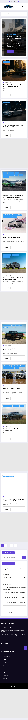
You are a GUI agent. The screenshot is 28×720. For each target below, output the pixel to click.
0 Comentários (8, 82)
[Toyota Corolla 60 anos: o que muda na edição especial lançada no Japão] (14, 70)
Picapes (5, 327)
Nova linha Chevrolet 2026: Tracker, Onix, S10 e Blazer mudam (13, 429)
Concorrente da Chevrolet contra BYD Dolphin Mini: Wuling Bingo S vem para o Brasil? (13, 238)
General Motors (19, 214)
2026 (5, 325)
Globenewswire (6, 656)
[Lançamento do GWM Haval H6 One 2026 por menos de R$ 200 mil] (14, 263)
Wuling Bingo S (14, 216)
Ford (4, 669)
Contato (5, 678)
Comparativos (10, 172)
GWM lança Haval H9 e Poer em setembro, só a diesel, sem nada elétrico (13, 389)
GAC (5, 476)
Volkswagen (5, 662)
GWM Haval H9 (15, 365)
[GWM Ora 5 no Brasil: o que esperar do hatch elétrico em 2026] (14, 110)
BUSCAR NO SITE (4, 643)
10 (11, 545)
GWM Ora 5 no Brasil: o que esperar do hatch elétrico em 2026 (13, 126)
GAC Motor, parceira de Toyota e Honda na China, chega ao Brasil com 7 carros (13, 500)
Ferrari (16, 172)
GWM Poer (22, 365)
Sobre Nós (5, 675)
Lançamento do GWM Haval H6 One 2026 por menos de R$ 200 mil (13, 278)
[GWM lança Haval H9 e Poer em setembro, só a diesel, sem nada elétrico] (14, 373)
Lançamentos (9, 34)
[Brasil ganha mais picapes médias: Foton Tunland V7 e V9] (14, 333)
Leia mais (10, 51)
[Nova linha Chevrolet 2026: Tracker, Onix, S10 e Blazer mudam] (14, 414)
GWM (9, 365)
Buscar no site (8, 552)
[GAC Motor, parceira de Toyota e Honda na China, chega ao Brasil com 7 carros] (14, 484)
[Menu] (22, 6)
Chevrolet (5, 672)
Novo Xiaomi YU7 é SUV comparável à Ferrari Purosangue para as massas (13, 196)
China (5, 172)
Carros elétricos (7, 214)
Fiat (4, 665)
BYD (4, 659)
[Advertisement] (14, 153)
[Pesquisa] (26, 6)
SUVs (17, 367)
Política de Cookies (13, 686)
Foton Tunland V (11, 325)
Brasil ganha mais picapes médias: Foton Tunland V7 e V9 (13, 349)
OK (24, 557)
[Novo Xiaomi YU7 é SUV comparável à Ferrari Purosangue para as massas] (14, 181)
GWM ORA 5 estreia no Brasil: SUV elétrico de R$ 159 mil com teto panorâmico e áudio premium (15, 39)
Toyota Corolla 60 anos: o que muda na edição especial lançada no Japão (13, 85)
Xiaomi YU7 (6, 177)
